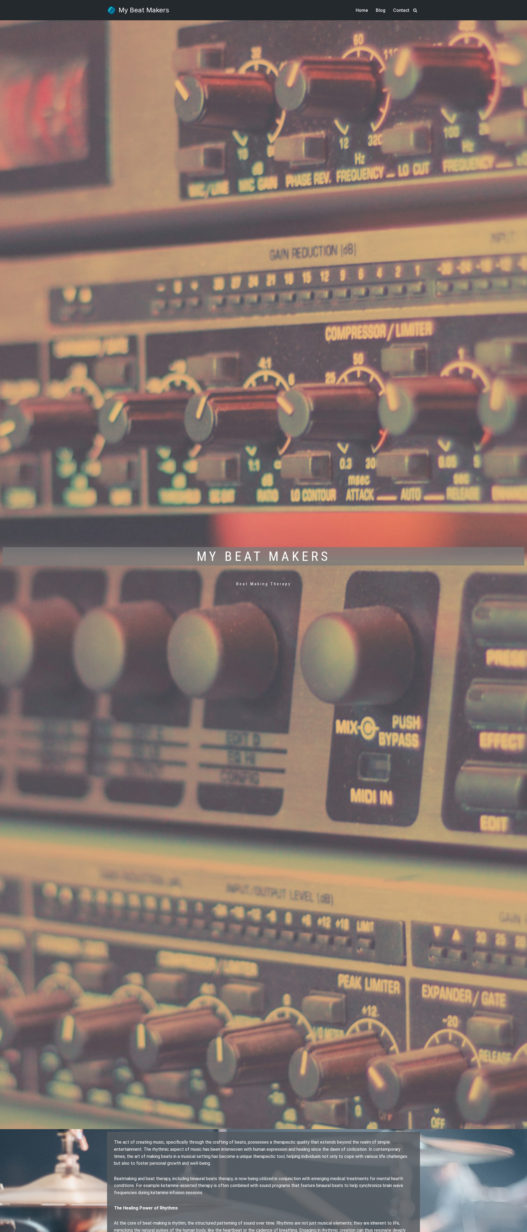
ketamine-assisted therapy (187, 1185)
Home (362, 10)
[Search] (415, 10)
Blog (380, 10)
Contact (401, 10)
